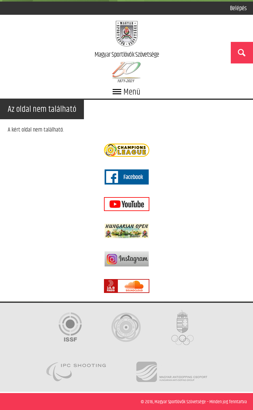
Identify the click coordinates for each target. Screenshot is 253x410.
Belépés (238, 8)
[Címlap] (126, 35)
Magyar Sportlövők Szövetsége (126, 55)
